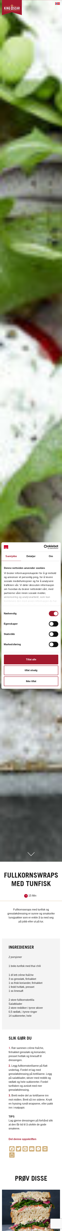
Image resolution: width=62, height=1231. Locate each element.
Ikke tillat (31, 681)
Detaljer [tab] (31, 556)
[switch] (53, 623)
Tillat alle (31, 659)
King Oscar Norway (57, 3)
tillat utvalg (31, 670)
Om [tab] (51, 556)
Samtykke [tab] (11, 556)
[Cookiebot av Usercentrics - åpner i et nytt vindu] (44, 547)
